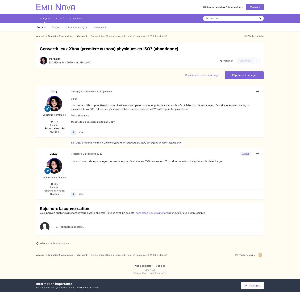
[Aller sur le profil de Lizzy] (43, 60)
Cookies (160, 265)
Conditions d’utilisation (87, 287)
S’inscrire (255, 7)
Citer (81, 132)
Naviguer (44, 18)
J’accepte (253, 285)
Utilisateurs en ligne (76, 27)
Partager (227, 60)
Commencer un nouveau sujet (202, 75)
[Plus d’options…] (257, 91)
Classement (99, 27)
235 (55, 121)
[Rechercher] (260, 18)
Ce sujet (247, 18)
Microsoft (85, 62)
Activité (60, 18)
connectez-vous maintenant (152, 212)
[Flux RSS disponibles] (260, 255)
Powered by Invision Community (150, 273)
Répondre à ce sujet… (71, 226)
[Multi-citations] (73, 132)
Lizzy (57, 58)
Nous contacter (143, 265)
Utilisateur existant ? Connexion (222, 7)
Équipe (55, 27)
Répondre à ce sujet (244, 75)
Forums (41, 27)
